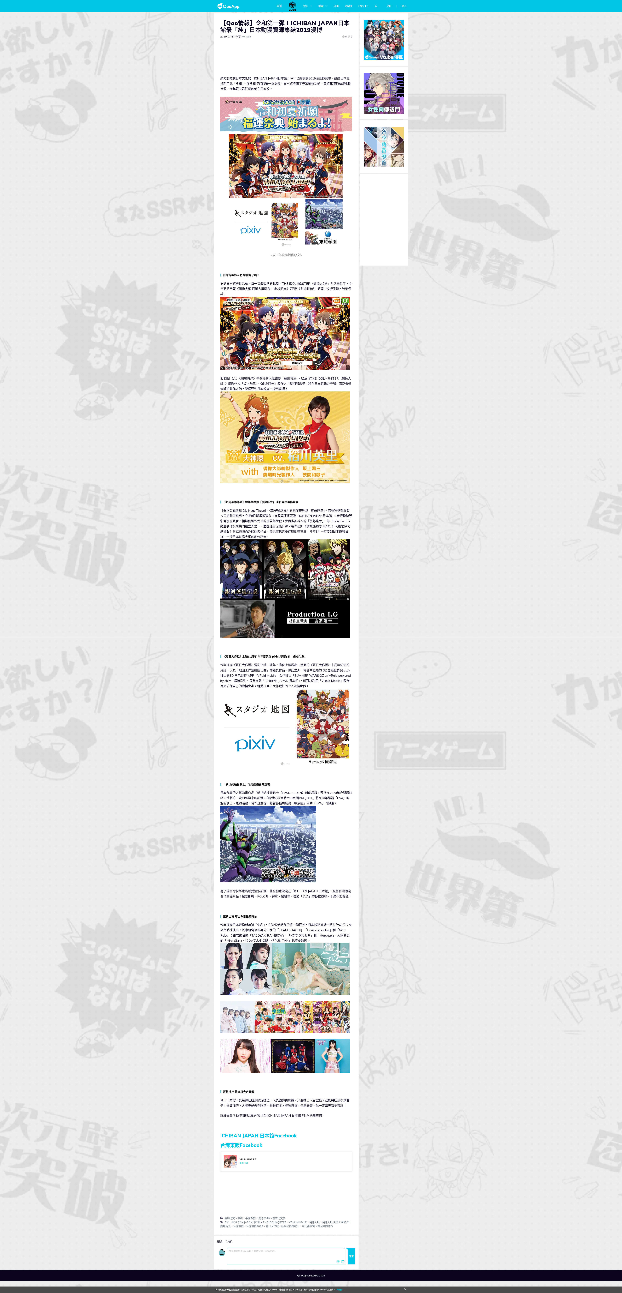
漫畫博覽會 (278, 1218)
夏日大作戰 (272, 1226)
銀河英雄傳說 (325, 1226)
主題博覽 (230, 1218)
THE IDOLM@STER (274, 1222)
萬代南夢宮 (308, 1226)
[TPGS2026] (292, 6)
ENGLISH (363, 6)
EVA (227, 1222)
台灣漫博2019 (254, 1226)
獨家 (321, 6)
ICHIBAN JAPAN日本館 (246, 1222)
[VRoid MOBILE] (286, 1161)
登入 (404, 6)
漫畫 (336, 6)
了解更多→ (340, 1289)
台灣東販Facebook (241, 1145)
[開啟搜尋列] (376, 6)
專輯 (240, 1218)
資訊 (305, 6)
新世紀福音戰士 (290, 1226)
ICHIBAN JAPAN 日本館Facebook (258, 1136)
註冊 (389, 6)
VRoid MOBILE (298, 1222)
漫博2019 (264, 1218)
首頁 (279, 6)
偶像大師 (314, 1222)
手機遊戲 (250, 1218)
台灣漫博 (238, 1226)
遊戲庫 (348, 6)
